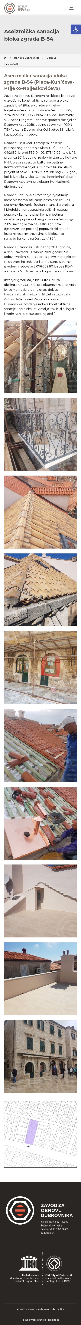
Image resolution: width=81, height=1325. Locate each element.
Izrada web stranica (34, 1319)
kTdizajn (53, 1319)
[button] (76, 29)
